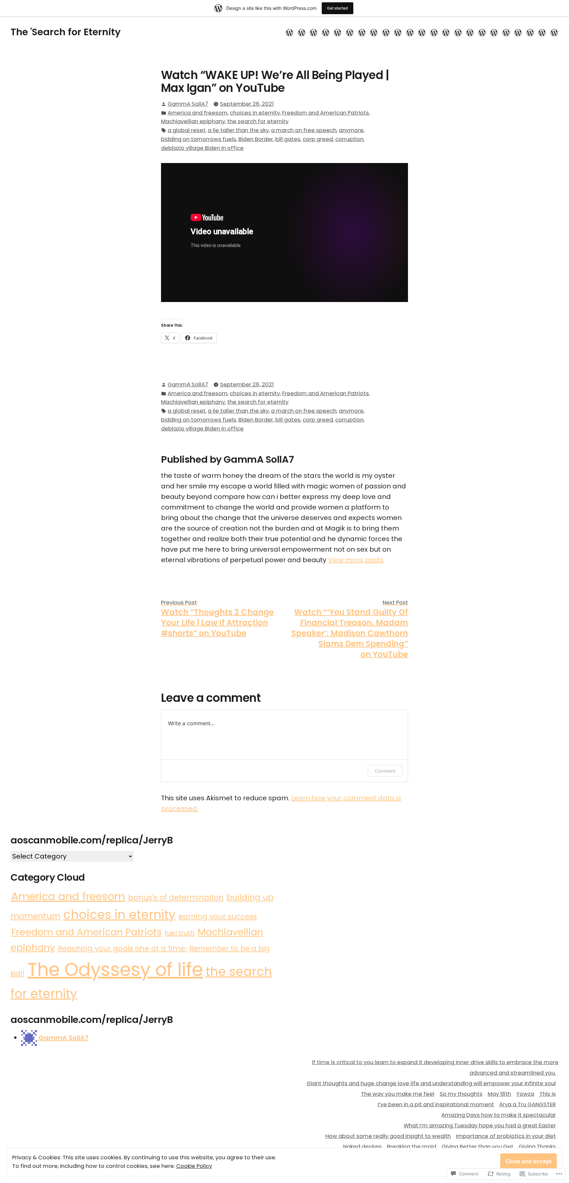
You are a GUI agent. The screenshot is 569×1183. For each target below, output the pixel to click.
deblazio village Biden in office (202, 148)
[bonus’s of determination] (542, 32)
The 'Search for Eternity (66, 32)
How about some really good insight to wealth (388, 1136)
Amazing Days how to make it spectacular (498, 1115)
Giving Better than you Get (477, 1146)
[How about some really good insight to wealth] (422, 32)
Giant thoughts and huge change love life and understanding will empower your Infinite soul (431, 1083)
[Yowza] (350, 32)
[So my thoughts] (326, 32)
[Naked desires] (446, 32)
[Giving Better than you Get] (470, 32)
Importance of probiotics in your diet (506, 1136)
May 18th (499, 1094)
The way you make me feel (397, 1094)
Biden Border (255, 139)
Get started (337, 8)
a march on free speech (304, 130)
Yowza (525, 1094)
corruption (349, 139)
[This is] (362, 32)
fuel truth (180, 933)
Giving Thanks (537, 1146)
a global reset (186, 130)
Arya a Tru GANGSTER (527, 1104)
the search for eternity (257, 121)
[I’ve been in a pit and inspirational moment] (374, 32)
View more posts (356, 559)
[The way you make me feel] (314, 32)
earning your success (217, 916)
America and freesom (198, 113)
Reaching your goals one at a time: (122, 948)
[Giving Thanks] (482, 32)
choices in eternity (255, 113)
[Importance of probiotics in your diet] (434, 32)
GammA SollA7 (188, 104)
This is (547, 1094)
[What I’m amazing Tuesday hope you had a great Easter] (410, 32)
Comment (385, 771)
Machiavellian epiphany (193, 121)
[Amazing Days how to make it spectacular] (398, 32)
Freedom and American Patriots (325, 113)
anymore (351, 130)
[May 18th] (338, 32)
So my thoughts (461, 1094)
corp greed (318, 139)
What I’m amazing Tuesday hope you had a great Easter (480, 1125)
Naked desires (362, 1146)
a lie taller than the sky (238, 130)
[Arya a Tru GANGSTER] (386, 32)
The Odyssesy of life (115, 969)
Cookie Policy (194, 1166)
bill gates (287, 139)
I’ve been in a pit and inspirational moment (436, 1104)
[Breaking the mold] (458, 32)
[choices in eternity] (553, 32)
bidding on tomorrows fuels (198, 139)
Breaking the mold (411, 1146)
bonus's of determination (176, 897)
